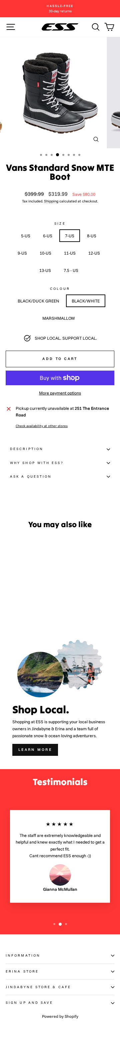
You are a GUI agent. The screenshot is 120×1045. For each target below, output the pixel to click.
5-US (25, 235)
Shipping (51, 201)
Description (26, 449)
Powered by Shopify (60, 1016)
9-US (22, 253)
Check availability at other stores (42, 426)
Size (59, 223)
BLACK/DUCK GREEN (38, 300)
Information (23, 955)
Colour (60, 289)
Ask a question (31, 476)
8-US (91, 235)
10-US (45, 253)
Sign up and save (29, 1002)
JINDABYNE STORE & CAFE (38, 987)
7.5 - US (71, 270)
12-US (94, 253)
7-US (69, 235)
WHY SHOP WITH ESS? (37, 463)
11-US (70, 253)
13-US (45, 270)
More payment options (60, 393)
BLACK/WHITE (86, 300)
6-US (47, 235)
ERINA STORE (22, 971)
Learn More (35, 749)
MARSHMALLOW (58, 318)
